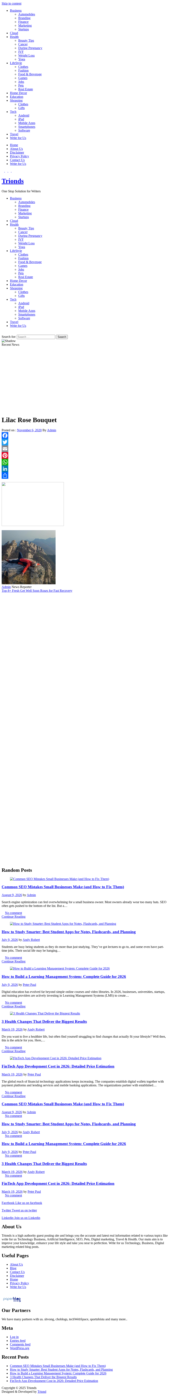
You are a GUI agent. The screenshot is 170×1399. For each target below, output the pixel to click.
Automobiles (26, 14)
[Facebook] (85, 435)
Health (14, 37)
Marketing (25, 25)
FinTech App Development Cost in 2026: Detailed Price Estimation (58, 1066)
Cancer (23, 44)
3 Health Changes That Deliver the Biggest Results (44, 1021)
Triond (42, 1391)
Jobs (21, 81)
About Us (16, 148)
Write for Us (18, 138)
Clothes (23, 66)
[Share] (85, 475)
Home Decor (18, 93)
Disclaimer (17, 152)
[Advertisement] (85, 382)
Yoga (21, 59)
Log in (14, 1337)
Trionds (13, 181)
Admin (51, 430)
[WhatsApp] (85, 462)
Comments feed (20, 1344)
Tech (13, 111)
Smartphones (26, 126)
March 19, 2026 (12, 1029)
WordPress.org (19, 1348)
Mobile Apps (26, 123)
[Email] (85, 448)
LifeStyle (16, 63)
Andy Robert (31, 939)
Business (16, 10)
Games (22, 78)
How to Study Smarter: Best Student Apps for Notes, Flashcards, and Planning (69, 932)
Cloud (14, 33)
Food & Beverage (30, 74)
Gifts (21, 108)
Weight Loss (26, 55)
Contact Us (17, 160)
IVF (21, 51)
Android (23, 115)
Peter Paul (29, 984)
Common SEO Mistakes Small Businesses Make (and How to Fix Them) (63, 887)
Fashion (23, 70)
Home (14, 145)
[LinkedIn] (85, 468)
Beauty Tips (26, 40)
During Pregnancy (30, 48)
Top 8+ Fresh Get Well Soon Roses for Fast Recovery (37, 590)
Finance (23, 22)
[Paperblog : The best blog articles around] (12, 1301)
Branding (24, 18)
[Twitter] (85, 442)
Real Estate (25, 89)
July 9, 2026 (10, 939)
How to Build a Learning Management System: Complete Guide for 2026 (64, 976)
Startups (23, 29)
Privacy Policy (19, 156)
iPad (21, 119)
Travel (14, 134)
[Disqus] (85, 645)
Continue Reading (14, 916)
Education (16, 96)
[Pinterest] (85, 455)
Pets (21, 85)
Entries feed (18, 1340)
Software (24, 130)
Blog (13, 1268)
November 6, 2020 (29, 430)
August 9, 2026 (12, 895)
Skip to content (11, 3)
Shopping (16, 100)
